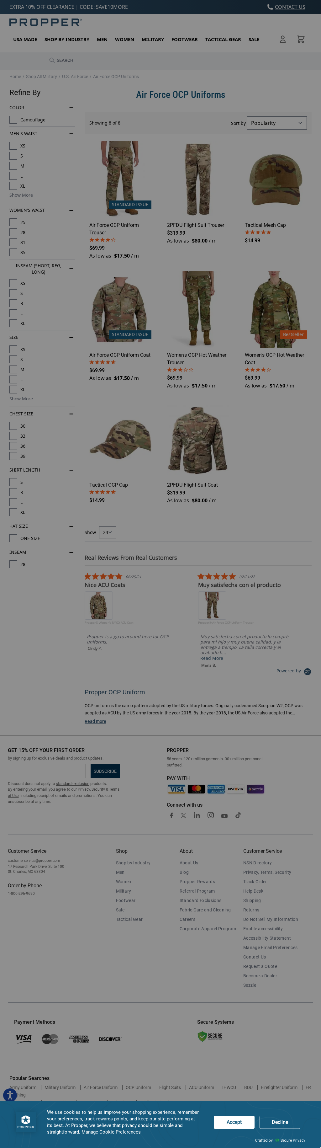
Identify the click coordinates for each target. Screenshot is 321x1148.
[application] (160, 1124)
